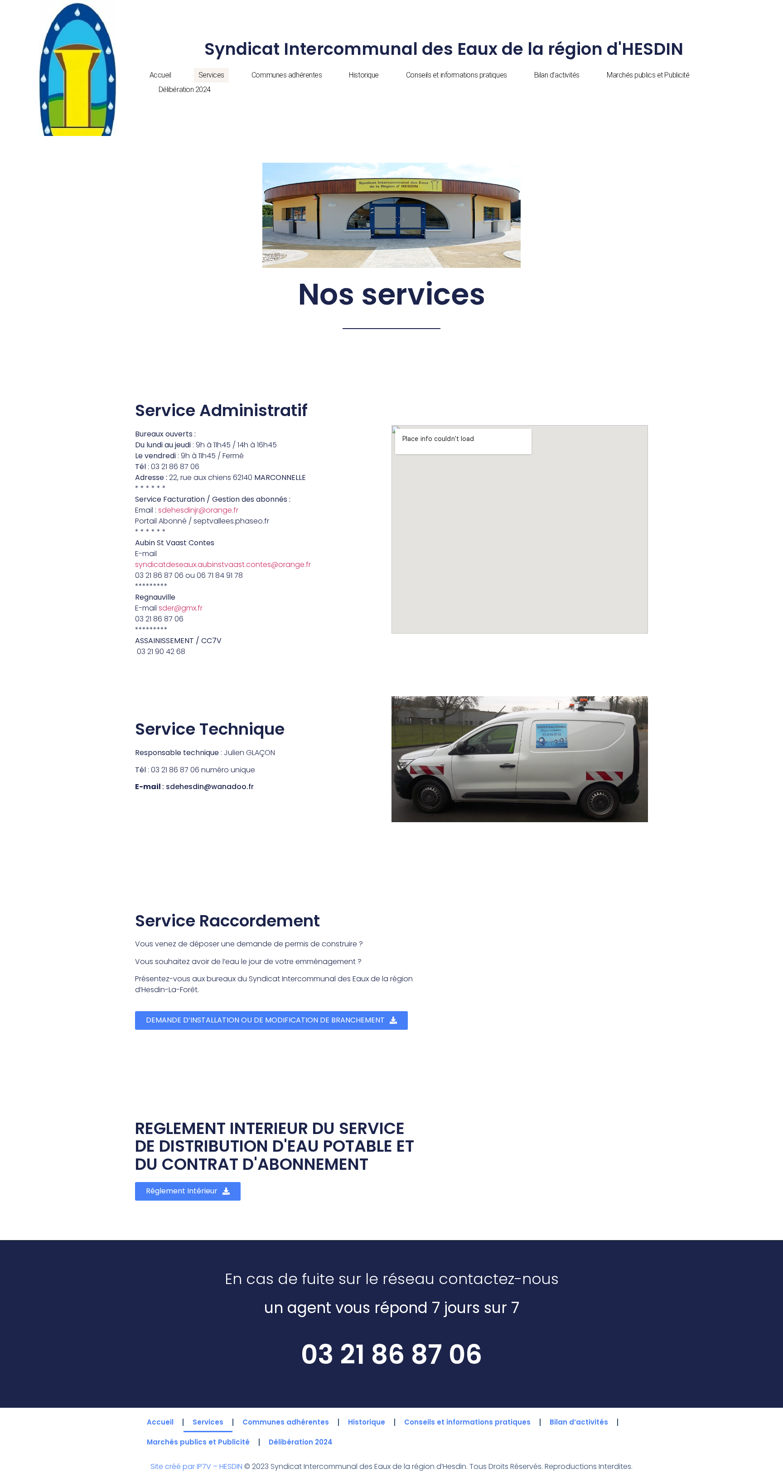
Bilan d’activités (557, 75)
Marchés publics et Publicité (648, 75)
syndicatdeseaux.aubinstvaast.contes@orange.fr (223, 564)
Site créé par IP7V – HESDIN (197, 1466)
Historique (364, 75)
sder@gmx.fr (181, 608)
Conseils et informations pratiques (456, 75)
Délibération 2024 (185, 89)
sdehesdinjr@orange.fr (198, 510)
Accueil (160, 75)
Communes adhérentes (286, 75)
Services (211, 75)
